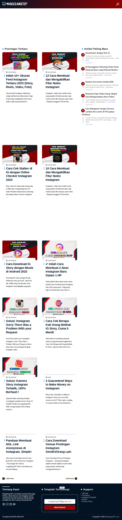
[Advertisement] (61, 27)
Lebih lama (70, 478)
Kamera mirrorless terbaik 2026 (99, 82)
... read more (107, 75)
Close (62, 487)
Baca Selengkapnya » (20, 62)
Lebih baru (10, 478)
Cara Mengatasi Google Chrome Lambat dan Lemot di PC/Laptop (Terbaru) (98, 112)
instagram (12, 72)
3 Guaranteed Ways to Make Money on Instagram (59, 384)
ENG (49, 377)
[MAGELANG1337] (14, 4)
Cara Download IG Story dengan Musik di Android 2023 (19, 267)
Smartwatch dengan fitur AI (97, 53)
